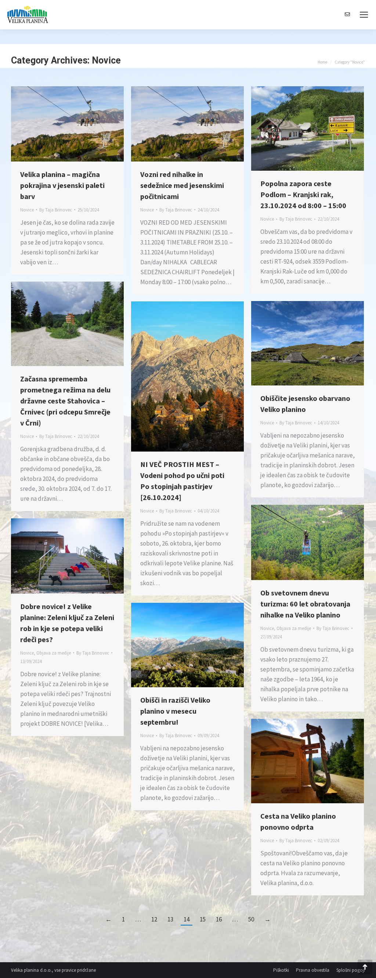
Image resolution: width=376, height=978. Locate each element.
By (55, 210)
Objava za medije (293, 628)
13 (170, 919)
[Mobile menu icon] (364, 14)
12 (154, 919)
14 (186, 919)
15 (203, 919)
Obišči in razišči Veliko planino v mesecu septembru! (175, 711)
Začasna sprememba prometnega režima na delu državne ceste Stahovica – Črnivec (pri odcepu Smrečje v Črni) (65, 400)
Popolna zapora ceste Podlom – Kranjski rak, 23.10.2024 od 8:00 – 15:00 (303, 194)
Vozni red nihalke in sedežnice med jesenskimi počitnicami (182, 185)
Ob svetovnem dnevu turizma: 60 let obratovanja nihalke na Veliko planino (305, 603)
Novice (27, 210)
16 (219, 919)
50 (251, 919)
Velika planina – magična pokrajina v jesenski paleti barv (62, 185)
